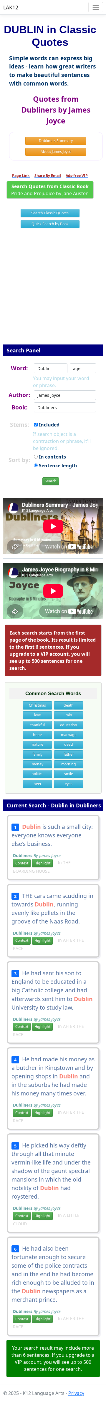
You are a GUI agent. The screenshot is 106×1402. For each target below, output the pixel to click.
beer (38, 783)
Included (48, 424)
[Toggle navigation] (95, 7)
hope (37, 734)
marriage (69, 734)
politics (37, 773)
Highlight (42, 863)
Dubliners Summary (56, 140)
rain (68, 714)
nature (37, 744)
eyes (68, 783)
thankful (37, 724)
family (37, 754)
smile (68, 773)
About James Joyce (56, 151)
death (69, 705)
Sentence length (57, 465)
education (68, 724)
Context (21, 863)
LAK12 (10, 7)
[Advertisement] (53, 290)
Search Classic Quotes (50, 212)
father (69, 754)
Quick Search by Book (50, 223)
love (37, 714)
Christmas (37, 705)
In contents (52, 457)
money (37, 764)
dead (68, 744)
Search (51, 481)
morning (68, 764)
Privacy (76, 1393)
